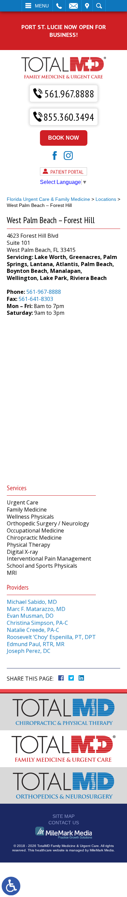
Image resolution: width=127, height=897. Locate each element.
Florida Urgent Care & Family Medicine (48, 199)
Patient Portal (66, 171)
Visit (87, 5)
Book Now (63, 138)
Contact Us (63, 822)
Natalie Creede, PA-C (33, 630)
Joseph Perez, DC (28, 651)
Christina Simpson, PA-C (37, 623)
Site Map (63, 816)
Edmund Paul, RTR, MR (35, 644)
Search (99, 5)
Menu (42, 5)
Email (73, 5)
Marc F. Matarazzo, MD (36, 609)
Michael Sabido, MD (32, 602)
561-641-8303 (36, 299)
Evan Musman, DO (30, 615)
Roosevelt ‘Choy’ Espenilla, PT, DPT (51, 637)
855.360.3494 (68, 116)
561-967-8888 (43, 292)
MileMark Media (102, 850)
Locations (106, 199)
